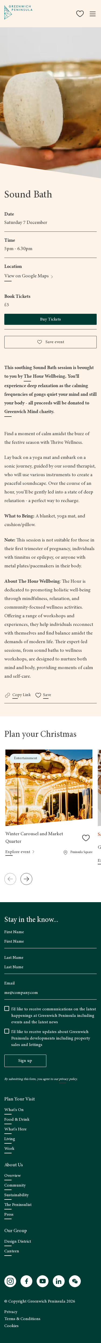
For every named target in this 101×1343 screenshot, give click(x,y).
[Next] (26, 879)
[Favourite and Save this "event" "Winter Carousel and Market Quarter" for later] (85, 837)
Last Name (13, 958)
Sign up (25, 1061)
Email (9, 983)
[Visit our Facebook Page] (26, 1281)
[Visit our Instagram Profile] (10, 1281)
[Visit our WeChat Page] (75, 1281)
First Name (14, 932)
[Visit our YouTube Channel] (42, 1281)
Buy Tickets (50, 319)
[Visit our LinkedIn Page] (59, 1281)
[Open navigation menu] (93, 14)
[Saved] (80, 13)
